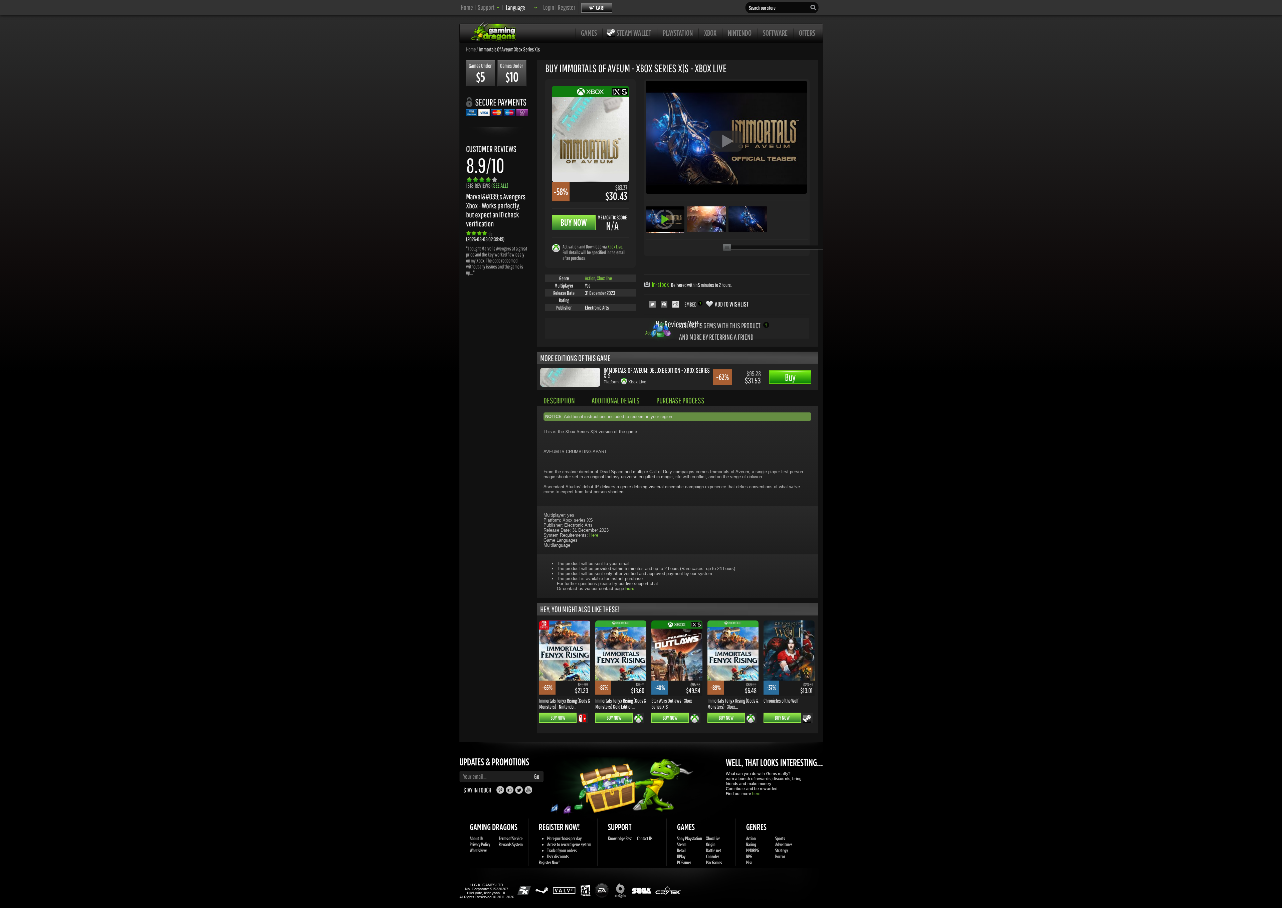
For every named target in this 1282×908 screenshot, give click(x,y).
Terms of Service (510, 838)
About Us (476, 838)
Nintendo (740, 32)
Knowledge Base (620, 838)
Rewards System (511, 844)
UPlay (681, 856)
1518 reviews (487, 185)
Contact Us (644, 838)
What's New (478, 850)
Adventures (783, 844)
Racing (751, 844)
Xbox (710, 32)
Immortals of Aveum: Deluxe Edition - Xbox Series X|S (657, 372)
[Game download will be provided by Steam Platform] (807, 719)
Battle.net (713, 850)
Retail (681, 850)
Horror (780, 856)
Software (775, 32)
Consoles (712, 856)
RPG (749, 856)
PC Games (684, 862)
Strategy (781, 850)
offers (807, 32)
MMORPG (752, 850)
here (756, 793)
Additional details (616, 400)
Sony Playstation (689, 838)
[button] (488, 7)
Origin (710, 844)
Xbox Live (615, 246)
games (589, 32)
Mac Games (714, 862)
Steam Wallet (634, 32)
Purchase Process (680, 400)
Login (548, 7)
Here (593, 535)
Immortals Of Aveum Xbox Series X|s (509, 49)
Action (590, 278)
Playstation (678, 32)
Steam (681, 844)
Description (559, 400)
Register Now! (549, 862)
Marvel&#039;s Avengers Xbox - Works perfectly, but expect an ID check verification (495, 210)
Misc (749, 862)
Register (566, 7)
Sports (780, 838)
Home (467, 7)
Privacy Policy (480, 844)
